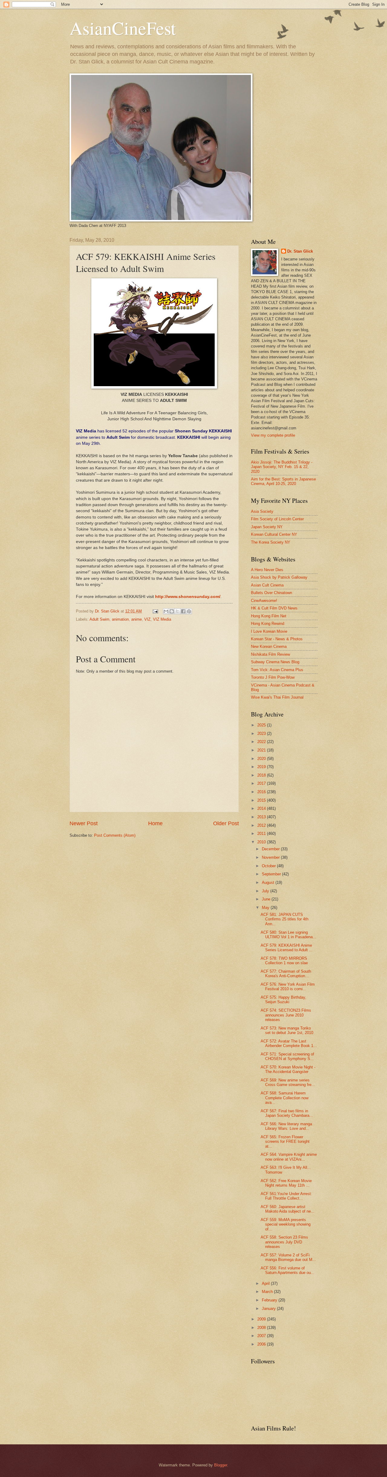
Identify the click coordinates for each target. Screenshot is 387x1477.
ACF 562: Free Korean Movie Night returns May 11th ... (286, 1183)
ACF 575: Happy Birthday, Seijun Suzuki (283, 999)
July (266, 891)
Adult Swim (99, 619)
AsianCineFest (123, 28)
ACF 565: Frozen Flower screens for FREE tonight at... (285, 1142)
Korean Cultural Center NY (274, 534)
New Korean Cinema (269, 646)
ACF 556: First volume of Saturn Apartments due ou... (287, 1270)
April (266, 1283)
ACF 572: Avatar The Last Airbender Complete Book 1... (289, 1043)
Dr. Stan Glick (300, 251)
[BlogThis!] (172, 611)
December (271, 849)
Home (155, 823)
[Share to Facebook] (183, 611)
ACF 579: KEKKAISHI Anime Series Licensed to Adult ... (287, 947)
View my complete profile (273, 435)
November (271, 857)
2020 (262, 758)
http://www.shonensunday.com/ (187, 596)
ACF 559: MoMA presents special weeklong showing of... (286, 1224)
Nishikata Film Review (270, 654)
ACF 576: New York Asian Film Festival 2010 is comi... (288, 986)
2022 (262, 741)
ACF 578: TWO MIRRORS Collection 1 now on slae (284, 960)
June (267, 899)
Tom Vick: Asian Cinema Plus (277, 669)
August (268, 882)
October (269, 866)
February (270, 1300)
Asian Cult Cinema (267, 585)
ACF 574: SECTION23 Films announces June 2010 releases (286, 1015)
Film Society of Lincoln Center (277, 519)
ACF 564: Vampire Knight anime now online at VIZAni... (289, 1156)
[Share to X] (177, 611)
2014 (262, 808)
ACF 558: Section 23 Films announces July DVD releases (284, 1242)
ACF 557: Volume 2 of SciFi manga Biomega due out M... (288, 1257)
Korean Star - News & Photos (277, 639)
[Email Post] (155, 611)
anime (136, 619)
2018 (262, 775)
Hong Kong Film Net (268, 616)
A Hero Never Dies (267, 569)
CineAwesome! (264, 600)
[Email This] (166, 611)
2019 (262, 766)
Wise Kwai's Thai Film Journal (277, 697)
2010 (262, 842)
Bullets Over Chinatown (271, 592)
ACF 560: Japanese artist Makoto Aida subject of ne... (287, 1209)
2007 (262, 1335)
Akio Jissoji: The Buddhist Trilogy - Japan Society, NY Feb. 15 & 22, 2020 (281, 467)
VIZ (147, 619)
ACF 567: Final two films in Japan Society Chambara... (287, 1113)
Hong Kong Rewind (267, 623)
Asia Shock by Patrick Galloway (279, 577)
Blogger (220, 1465)
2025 (262, 725)
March (268, 1291)
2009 (262, 1319)
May (266, 907)
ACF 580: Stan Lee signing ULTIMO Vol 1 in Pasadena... (288, 934)
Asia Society (262, 511)
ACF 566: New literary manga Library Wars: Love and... (286, 1126)
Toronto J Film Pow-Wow (272, 677)
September (272, 874)
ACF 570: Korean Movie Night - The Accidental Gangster (288, 1069)
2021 (262, 750)
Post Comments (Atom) (114, 835)
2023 (262, 733)
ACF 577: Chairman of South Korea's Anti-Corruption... (286, 973)
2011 (262, 833)
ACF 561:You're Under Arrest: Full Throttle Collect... (286, 1196)
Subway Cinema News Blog (275, 662)
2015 (262, 800)
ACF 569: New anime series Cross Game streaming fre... (288, 1082)
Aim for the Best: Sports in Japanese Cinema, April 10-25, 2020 (283, 481)
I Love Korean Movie (269, 631)
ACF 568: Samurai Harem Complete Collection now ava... (284, 1098)
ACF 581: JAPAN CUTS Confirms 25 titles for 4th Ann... (284, 919)
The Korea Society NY (270, 542)
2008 (262, 1327)
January (269, 1308)
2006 (262, 1344)
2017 (262, 783)
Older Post (226, 823)
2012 (262, 825)
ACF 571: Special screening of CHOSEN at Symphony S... (287, 1056)
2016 (262, 792)
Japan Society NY (267, 527)
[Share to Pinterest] (189, 611)
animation (120, 619)
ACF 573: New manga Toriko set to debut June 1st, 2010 (287, 1030)
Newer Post (84, 823)
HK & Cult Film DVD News (274, 608)
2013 (262, 817)
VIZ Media (162, 619)
